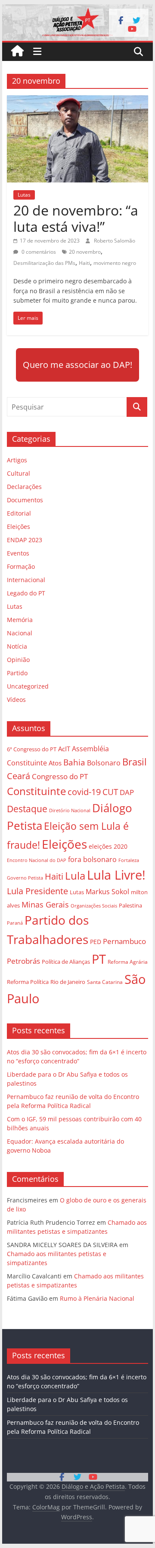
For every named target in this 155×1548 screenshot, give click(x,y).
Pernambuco (124, 941)
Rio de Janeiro (67, 982)
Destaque (27, 809)
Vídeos (16, 699)
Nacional (19, 633)
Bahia (74, 762)
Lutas (24, 194)
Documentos (25, 500)
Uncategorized (28, 686)
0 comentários (38, 251)
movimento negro (114, 263)
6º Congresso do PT (31, 749)
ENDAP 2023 (24, 540)
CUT (110, 792)
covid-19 (84, 792)
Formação (21, 566)
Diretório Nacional (69, 810)
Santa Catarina (105, 982)
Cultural (18, 473)
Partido (17, 673)
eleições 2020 (108, 846)
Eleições (18, 526)
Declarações (24, 487)
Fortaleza (128, 860)
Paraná (15, 923)
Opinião (18, 660)
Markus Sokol (107, 891)
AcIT (64, 748)
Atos (55, 763)
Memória (20, 620)
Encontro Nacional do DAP (36, 860)
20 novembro (85, 251)
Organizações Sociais (94, 905)
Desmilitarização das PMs (44, 263)
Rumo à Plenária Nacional (97, 1298)
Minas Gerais (45, 904)
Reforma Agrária (128, 961)
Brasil (134, 762)
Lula (75, 875)
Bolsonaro (104, 763)
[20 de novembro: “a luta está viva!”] (77, 100)
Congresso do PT (60, 776)
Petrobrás (23, 961)
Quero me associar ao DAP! (77, 364)
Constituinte (36, 791)
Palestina (130, 905)
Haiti (84, 263)
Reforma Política (28, 982)
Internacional (26, 580)
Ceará (18, 776)
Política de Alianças (66, 961)
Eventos (18, 553)
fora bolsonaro (92, 859)
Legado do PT (26, 593)
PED (95, 942)
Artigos (17, 460)
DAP (127, 792)
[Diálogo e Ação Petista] (77, 9)
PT (99, 959)
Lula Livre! (116, 874)
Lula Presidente (37, 891)
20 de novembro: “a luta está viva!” (75, 218)
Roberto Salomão (114, 240)
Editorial (19, 513)
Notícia (17, 646)
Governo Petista (25, 877)
